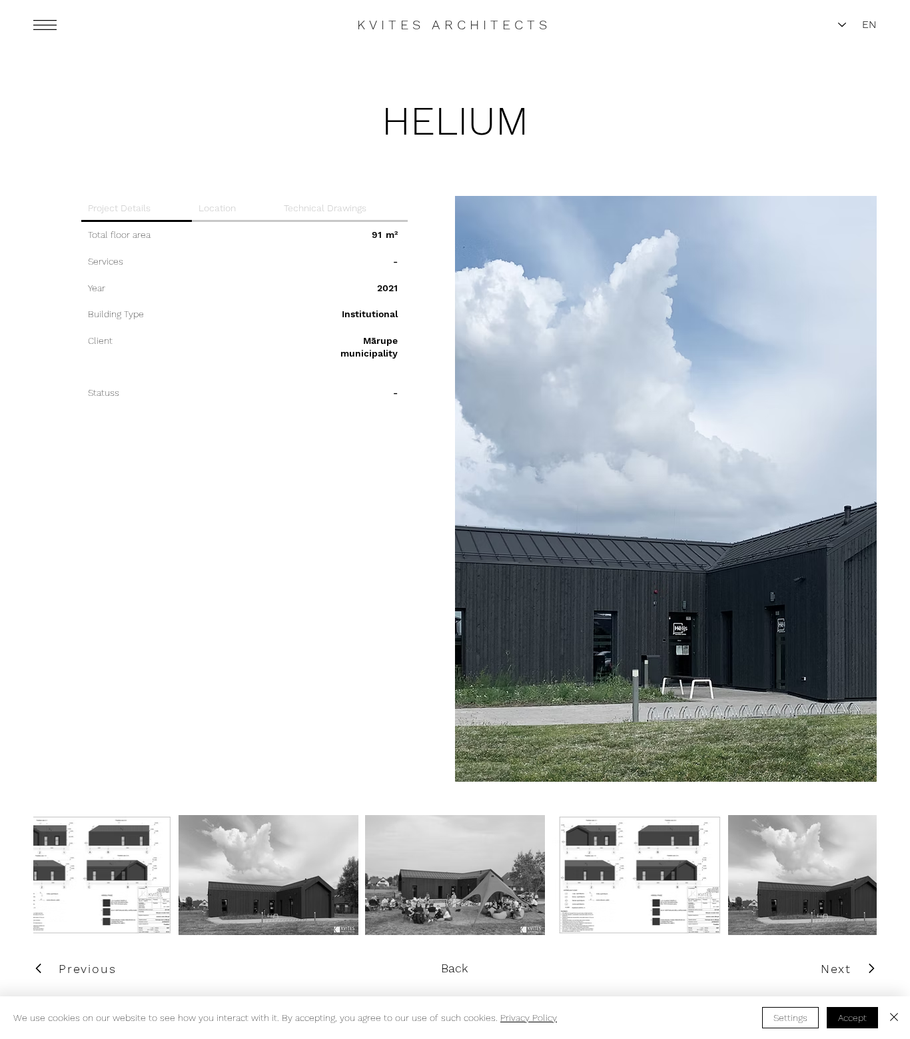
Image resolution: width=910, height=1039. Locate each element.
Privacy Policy (528, 1017)
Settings (790, 1017)
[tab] (136, 209)
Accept (852, 1017)
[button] (45, 25)
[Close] (894, 1017)
